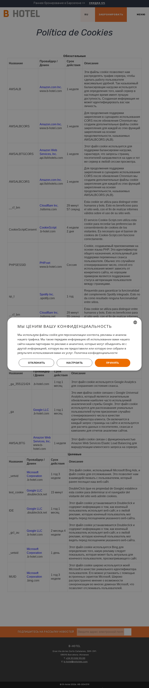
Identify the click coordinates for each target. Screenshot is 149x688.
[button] (74, 363)
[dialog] (74, 344)
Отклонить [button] (36, 362)
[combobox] (135, 322)
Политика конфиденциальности (96, 353)
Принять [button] (112, 362)
